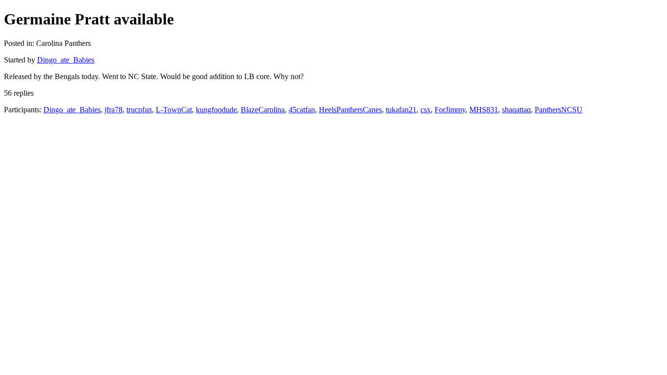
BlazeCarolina (263, 109)
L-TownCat (174, 109)
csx (425, 109)
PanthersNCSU (559, 109)
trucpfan (139, 109)
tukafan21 (401, 109)
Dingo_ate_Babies (65, 60)
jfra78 (113, 109)
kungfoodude (216, 109)
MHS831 (483, 109)
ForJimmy (450, 109)
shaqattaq (516, 109)
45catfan (302, 109)
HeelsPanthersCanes (350, 109)
